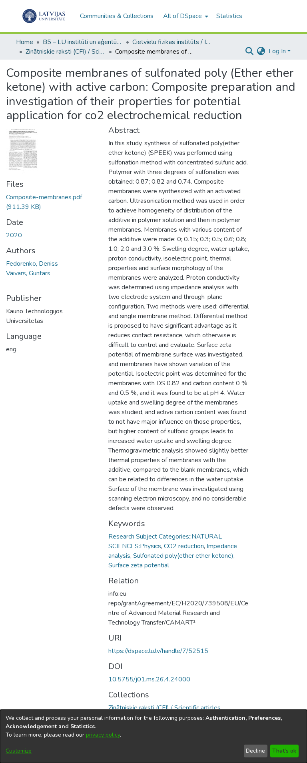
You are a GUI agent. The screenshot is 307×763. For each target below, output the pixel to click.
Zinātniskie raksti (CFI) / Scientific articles (66, 51)
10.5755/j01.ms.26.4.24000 (149, 679)
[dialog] (153, 736)
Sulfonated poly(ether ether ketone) (183, 555)
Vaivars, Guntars (28, 273)
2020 (14, 235)
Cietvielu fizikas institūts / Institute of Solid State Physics (172, 42)
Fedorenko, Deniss (32, 263)
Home (24, 42)
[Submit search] (250, 51)
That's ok (284, 751)
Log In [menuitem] (277, 51)
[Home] (44, 16)
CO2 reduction (184, 546)
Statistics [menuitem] (229, 16)
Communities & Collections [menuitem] (117, 16)
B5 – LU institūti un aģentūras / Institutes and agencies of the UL (83, 42)
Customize (19, 751)
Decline (255, 751)
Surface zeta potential (138, 565)
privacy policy (103, 735)
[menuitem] (184, 16)
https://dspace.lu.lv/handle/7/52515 (158, 651)
